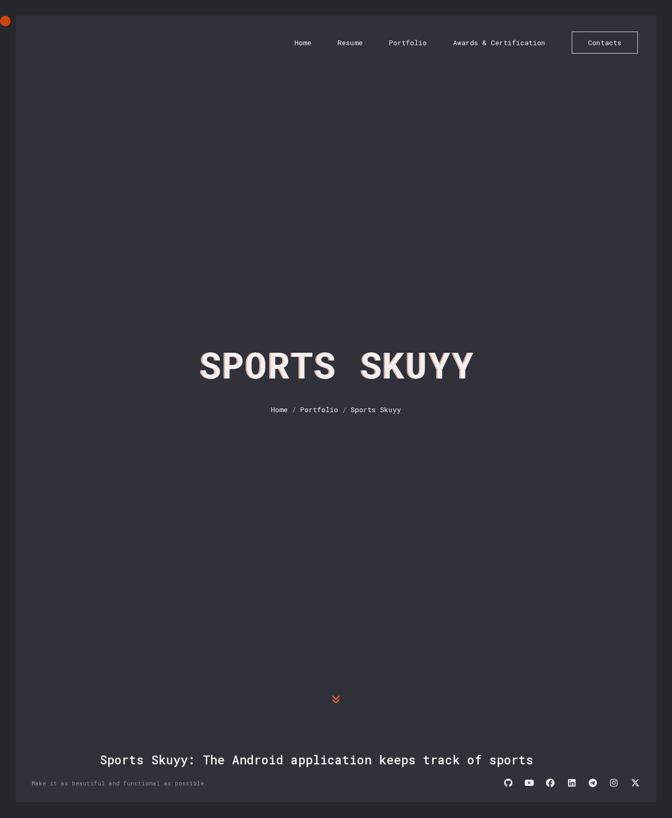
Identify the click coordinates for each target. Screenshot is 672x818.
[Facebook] (550, 784)
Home (303, 42)
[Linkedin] (571, 784)
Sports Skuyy (376, 409)
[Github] (508, 784)
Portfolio (408, 42)
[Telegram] (592, 784)
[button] (336, 699)
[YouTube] (529, 784)
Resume (350, 42)
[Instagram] (613, 784)
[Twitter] (635, 784)
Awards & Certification (499, 42)
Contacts (605, 42)
